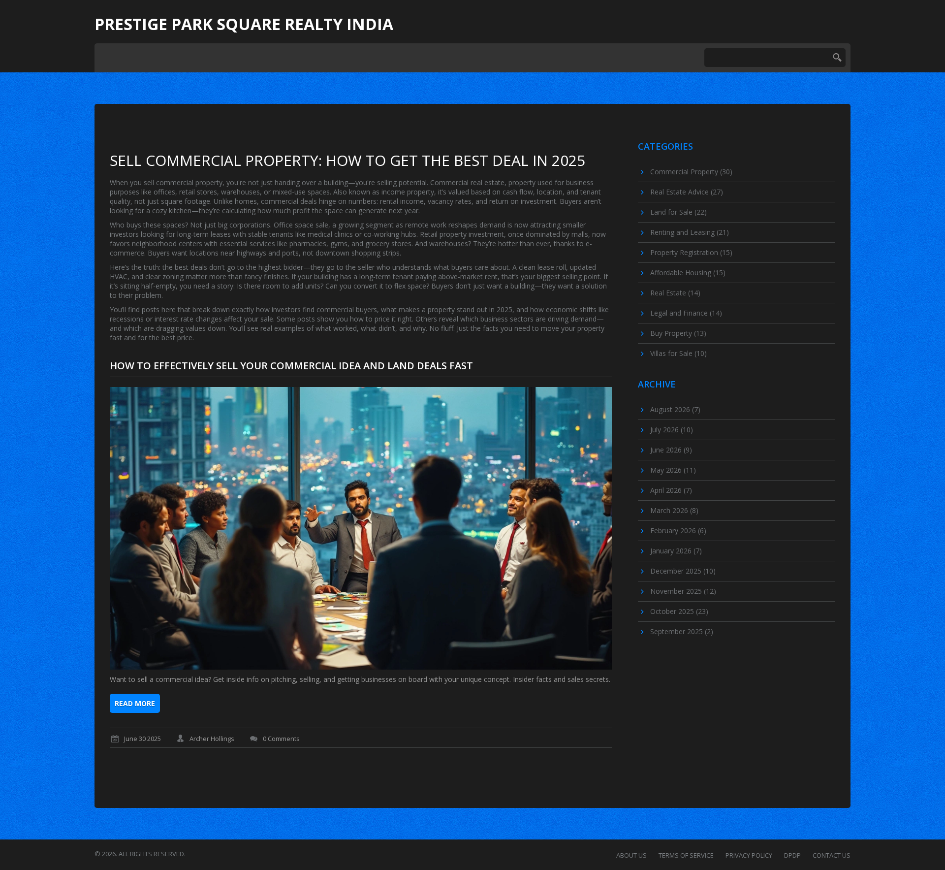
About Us (631, 855)
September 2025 (681, 631)
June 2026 (671, 449)
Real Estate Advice (686, 191)
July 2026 (671, 429)
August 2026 (675, 409)
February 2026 (678, 530)
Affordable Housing (687, 272)
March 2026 (674, 510)
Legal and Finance (686, 313)
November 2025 (683, 591)
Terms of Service (686, 855)
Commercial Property (691, 171)
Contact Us (831, 855)
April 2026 (671, 490)
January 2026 (676, 550)
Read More (135, 703)
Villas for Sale (678, 353)
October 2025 (679, 611)
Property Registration (691, 252)
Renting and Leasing (689, 232)
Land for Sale (678, 212)
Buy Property (678, 333)
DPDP (792, 855)
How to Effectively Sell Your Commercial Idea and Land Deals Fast (291, 365)
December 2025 (683, 571)
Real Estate (675, 292)
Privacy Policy (748, 855)
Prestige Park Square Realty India (243, 24)
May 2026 (673, 470)
